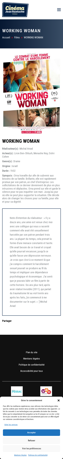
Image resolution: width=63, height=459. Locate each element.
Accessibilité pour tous (31, 370)
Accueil (6, 37)
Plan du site (31, 352)
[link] (23, 344)
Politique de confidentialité (37, 455)
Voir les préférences (31, 448)
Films (17, 37)
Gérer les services (11, 425)
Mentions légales (20, 455)
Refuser (31, 440)
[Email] (23, 326)
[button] (58, 400)
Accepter (31, 432)
